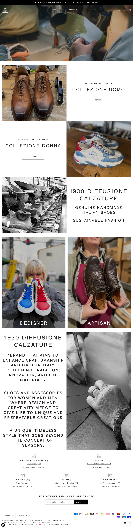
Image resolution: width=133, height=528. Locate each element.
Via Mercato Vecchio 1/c (110, 483)
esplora (98, 100)
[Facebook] (125, 523)
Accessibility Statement (13, 525)
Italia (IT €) (23, 515)
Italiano (7, 515)
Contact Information (40, 522)
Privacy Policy (8, 522)
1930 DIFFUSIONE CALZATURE (16, 520)
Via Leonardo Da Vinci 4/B (66, 483)
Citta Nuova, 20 (23, 483)
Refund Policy (23, 522)
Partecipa (80, 502)
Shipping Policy (59, 520)
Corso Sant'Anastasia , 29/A (99, 464)
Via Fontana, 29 (34, 464)
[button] (55, 10)
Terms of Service (42, 520)
